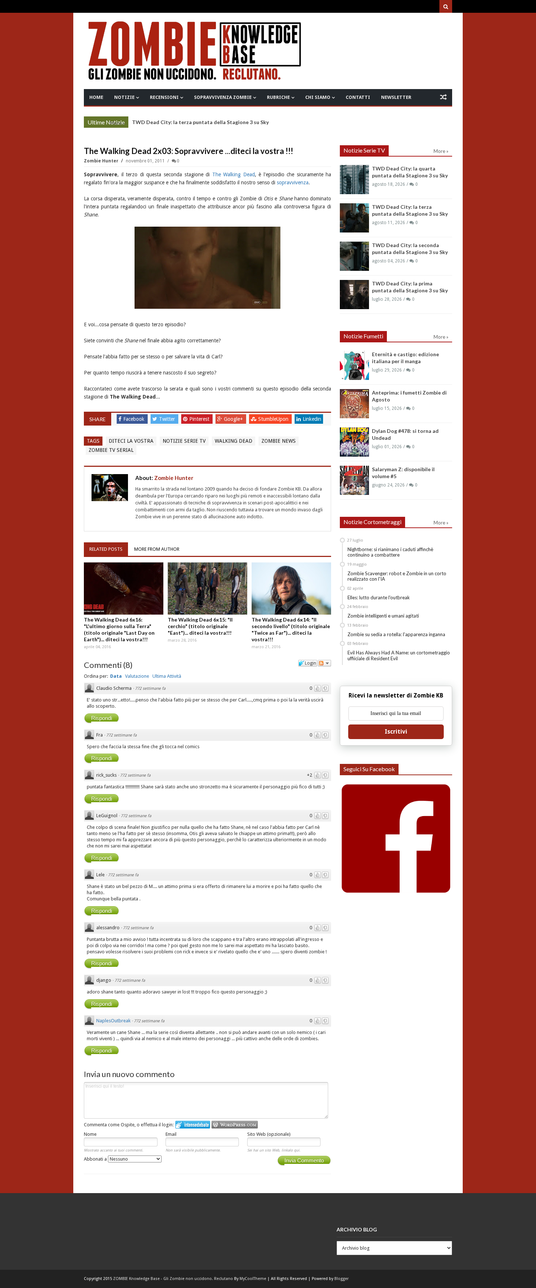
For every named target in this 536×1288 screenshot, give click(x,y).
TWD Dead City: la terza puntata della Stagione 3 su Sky (200, 122)
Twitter (167, 419)
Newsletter (396, 97)
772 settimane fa (150, 688)
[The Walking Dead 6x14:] (291, 588)
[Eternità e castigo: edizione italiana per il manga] (354, 365)
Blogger (341, 1278)
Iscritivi (396, 731)
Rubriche (278, 97)
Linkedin (312, 419)
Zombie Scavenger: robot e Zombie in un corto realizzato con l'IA (396, 576)
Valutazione (137, 676)
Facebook (134, 419)
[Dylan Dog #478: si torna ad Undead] (354, 442)
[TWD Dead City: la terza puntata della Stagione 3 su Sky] (354, 217)
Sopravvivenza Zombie (223, 97)
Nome (90, 1134)
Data (116, 676)
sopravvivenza (292, 182)
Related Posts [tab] (106, 549)
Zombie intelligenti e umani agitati (383, 616)
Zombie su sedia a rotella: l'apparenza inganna (396, 634)
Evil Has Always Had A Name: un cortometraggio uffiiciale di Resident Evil (398, 655)
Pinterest (200, 419)
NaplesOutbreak (113, 1020)
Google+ (234, 419)
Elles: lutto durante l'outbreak (378, 597)
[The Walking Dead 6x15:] (207, 588)
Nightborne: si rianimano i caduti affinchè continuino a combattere (390, 552)
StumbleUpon (274, 419)
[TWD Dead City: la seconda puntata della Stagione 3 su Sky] (354, 256)
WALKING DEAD (233, 441)
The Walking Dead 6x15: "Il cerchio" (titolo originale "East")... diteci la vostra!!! (200, 626)
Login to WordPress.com (234, 1125)
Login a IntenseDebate (192, 1125)
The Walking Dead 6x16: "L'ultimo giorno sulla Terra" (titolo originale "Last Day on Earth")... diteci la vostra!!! (119, 629)
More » (117, 123)
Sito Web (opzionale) (269, 1134)
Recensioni (164, 97)
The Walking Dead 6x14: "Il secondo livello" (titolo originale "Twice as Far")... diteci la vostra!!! (291, 629)
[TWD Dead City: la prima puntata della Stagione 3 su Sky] (354, 294)
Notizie (124, 97)
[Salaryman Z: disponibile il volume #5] (354, 480)
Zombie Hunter (102, 161)
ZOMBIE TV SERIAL (111, 450)
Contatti (358, 97)
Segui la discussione (324, 663)
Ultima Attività (166, 676)
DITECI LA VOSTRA (131, 441)
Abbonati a (96, 1159)
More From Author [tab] (156, 549)
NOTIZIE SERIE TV (184, 441)
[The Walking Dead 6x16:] (123, 588)
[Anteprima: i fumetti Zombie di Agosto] (354, 403)
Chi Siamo (317, 97)
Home (96, 97)
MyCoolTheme (253, 1278)
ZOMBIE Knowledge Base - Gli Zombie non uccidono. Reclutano (173, 1278)
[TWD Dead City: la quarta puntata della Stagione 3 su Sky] (354, 179)
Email (171, 1134)
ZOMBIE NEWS (278, 441)
